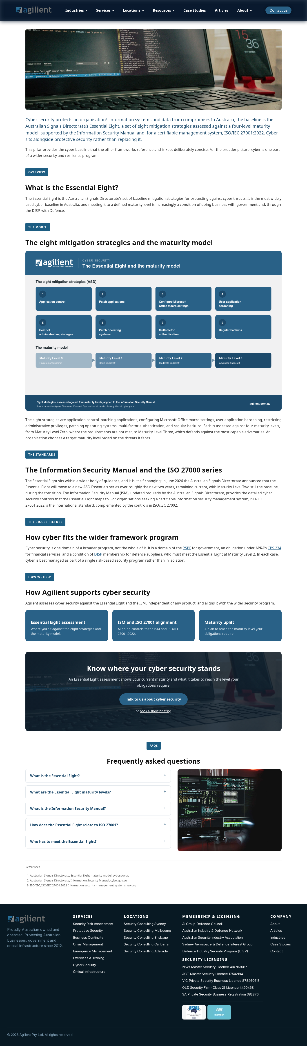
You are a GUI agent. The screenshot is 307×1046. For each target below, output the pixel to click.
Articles (221, 10)
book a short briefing (155, 711)
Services (103, 10)
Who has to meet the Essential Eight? (63, 841)
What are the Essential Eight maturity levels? (70, 792)
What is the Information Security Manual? (68, 808)
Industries (74, 10)
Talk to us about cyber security (153, 699)
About (242, 10)
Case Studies (194, 10)
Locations (131, 10)
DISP (98, 554)
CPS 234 (274, 547)
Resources (162, 10)
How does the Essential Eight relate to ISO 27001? (74, 824)
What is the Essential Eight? (55, 775)
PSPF (187, 547)
